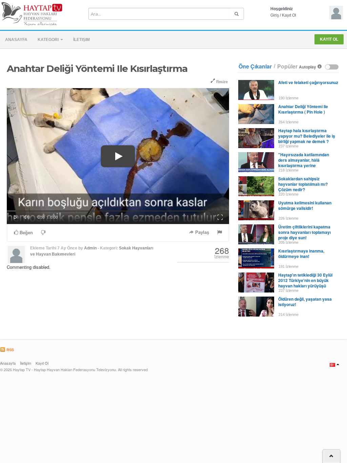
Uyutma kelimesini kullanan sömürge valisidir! (304, 205)
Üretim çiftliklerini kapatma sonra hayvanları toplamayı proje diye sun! (304, 232)
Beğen (25, 232)
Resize (221, 81)
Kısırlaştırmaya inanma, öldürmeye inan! (301, 253)
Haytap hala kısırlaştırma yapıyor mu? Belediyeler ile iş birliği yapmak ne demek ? (306, 135)
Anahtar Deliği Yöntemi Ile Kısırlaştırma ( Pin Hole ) (303, 109)
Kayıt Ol (289, 15)
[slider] (118, 211)
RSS (9, 349)
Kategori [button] (49, 39)
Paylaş (201, 232)
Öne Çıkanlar (255, 66)
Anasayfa (16, 39)
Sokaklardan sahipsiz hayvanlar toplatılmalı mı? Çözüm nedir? (303, 184)
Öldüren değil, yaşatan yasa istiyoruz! (305, 301)
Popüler (287, 66)
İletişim (81, 39)
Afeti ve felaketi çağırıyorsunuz (308, 82)
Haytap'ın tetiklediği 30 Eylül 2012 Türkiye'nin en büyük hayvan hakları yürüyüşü (305, 280)
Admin (90, 248)
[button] (118, 156)
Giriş (274, 15)
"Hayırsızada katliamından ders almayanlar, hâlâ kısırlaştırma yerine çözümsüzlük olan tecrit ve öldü (304, 165)
